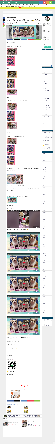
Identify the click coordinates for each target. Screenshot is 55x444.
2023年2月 (44, 228)
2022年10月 (44, 235)
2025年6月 (44, 178)
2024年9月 (44, 194)
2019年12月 (44, 296)
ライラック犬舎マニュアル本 (38, 4)
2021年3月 (44, 269)
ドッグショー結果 (17, 6)
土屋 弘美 (40, 23)
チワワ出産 (44, 79)
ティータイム (44, 81)
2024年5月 (44, 201)
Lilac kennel (50, 320)
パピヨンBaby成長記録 (21, 4)
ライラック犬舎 (45, 100)
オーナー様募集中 (9, 17)
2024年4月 (44, 203)
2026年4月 (44, 160)
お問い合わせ (30, 6)
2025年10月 (44, 171)
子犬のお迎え (45, 4)
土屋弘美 (44, 319)
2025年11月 (44, 169)
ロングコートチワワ (47, 325)
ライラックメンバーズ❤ (46, 98)
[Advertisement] (32, 394)
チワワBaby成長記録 (14, 4)
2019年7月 (44, 305)
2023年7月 (44, 219)
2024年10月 (44, 192)
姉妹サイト (12, 6)
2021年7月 (44, 262)
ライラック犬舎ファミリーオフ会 (47, 105)
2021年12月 (44, 253)
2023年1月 (44, 230)
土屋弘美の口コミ (45, 114)
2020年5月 (44, 287)
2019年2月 (44, 314)
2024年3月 (44, 205)
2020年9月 (44, 280)
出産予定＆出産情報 (31, 4)
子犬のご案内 (5, 4)
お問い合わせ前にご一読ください (47, 46)
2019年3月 (44, 312)
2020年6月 (44, 285)
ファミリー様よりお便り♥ (46, 90)
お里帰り (44, 72)
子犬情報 (9, 4)
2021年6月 (44, 264)
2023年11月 (44, 212)
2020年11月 (44, 276)
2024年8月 (44, 196)
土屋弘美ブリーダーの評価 (24, 6)
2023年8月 (44, 217)
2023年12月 (44, 210)
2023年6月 (44, 221)
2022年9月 (44, 237)
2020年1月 (44, 294)
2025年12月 (44, 167)
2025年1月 (44, 187)
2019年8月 (44, 303)
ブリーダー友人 (45, 92)
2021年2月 (44, 271)
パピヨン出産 (44, 88)
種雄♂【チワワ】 (45, 125)
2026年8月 (44, 153)
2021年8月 (44, 260)
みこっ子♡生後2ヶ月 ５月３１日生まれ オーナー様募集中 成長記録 (47, 137)
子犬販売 (44, 320)
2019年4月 (44, 310)
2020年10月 (44, 278)
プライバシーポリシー (36, 6)
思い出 (44, 123)
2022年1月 (44, 251)
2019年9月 (44, 301)
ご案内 (1, 4)
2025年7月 (44, 176)
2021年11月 (44, 255)
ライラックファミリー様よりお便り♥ (5, 6)
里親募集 (27, 4)
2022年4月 (44, 246)
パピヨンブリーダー (48, 319)
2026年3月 (44, 162)
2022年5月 (44, 244)
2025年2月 (44, 185)
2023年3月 (44, 226)
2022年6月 (44, 242)
